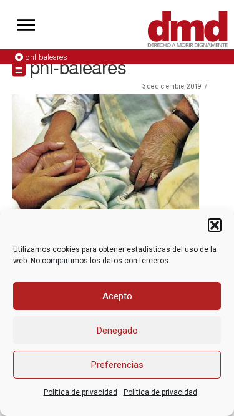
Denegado (117, 330)
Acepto (117, 296)
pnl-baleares (46, 57)
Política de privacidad (80, 392)
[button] (214, 225)
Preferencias (117, 364)
